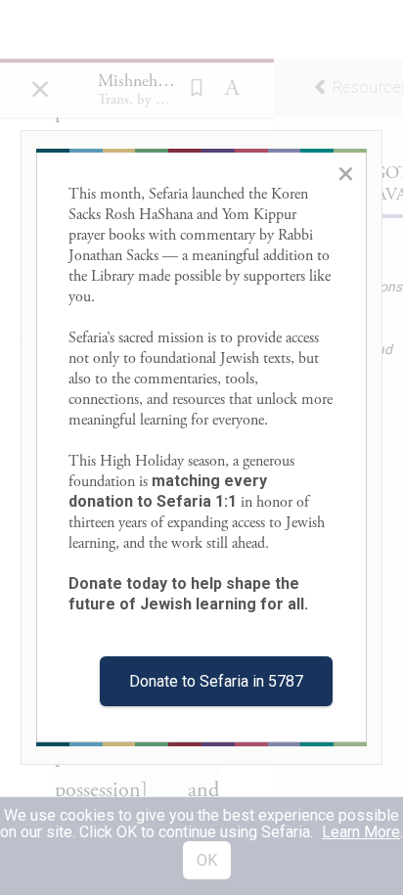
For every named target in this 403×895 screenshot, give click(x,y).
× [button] (345, 173)
